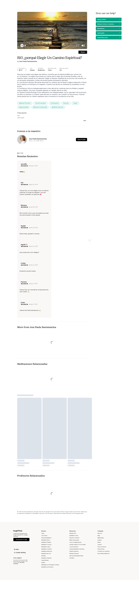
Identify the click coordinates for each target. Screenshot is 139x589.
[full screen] (78, 45)
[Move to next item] (89, 240)
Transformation (40, 103)
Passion (66, 103)
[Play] (22, 45)
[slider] (25, 45)
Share (83, 52)
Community (55, 103)
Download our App (21, 539)
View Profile (82, 139)
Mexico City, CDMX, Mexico (36, 140)
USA (17, 549)
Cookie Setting (21, 552)
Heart (75, 103)
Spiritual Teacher (57, 107)
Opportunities (24, 107)
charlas (32, 70)
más (84, 120)
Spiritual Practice (25, 103)
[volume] (83, 45)
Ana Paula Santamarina (28, 61)
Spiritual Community (40, 107)
